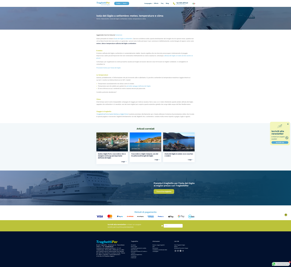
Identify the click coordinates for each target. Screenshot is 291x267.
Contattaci (133, 256)
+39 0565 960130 (182, 3)
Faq (162, 3)
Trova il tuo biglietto (163, 191)
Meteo (176, 246)
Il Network (133, 257)
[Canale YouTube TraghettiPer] (180, 250)
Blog (167, 3)
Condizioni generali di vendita (138, 248)
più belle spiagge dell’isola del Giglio (138, 86)
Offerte (156, 3)
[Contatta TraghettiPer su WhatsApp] (183, 250)
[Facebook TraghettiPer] (175, 250)
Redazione (118, 35)
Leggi (123, 161)
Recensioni (155, 248)
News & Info (105, 19)
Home (98, 19)
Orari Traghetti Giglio (179, 245)
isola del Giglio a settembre (123, 38)
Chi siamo (133, 245)
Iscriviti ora (280, 142)
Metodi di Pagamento (136, 254)
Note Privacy (134, 249)
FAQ (154, 246)
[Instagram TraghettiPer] (178, 250)
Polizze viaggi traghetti (159, 245)
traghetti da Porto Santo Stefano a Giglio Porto (112, 114)
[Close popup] (288, 124)
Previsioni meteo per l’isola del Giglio (108, 68)
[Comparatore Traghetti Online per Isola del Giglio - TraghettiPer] (103, 3)
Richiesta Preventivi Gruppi (181, 248)
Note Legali (134, 246)
